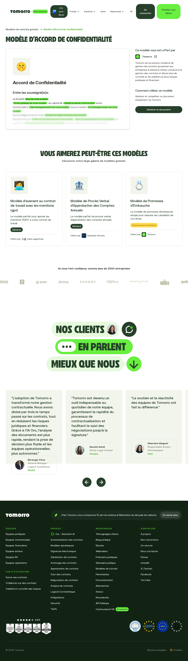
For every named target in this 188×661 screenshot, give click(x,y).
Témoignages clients (107, 534)
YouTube (145, 580)
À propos (146, 534)
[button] (75, 11)
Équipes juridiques (15, 534)
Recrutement (40, 11)
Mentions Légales (156, 650)
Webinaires (102, 551)
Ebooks (100, 545)
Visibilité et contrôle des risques (23, 588)
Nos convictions (149, 539)
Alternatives (102, 585)
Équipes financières (16, 545)
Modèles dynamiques (62, 545)
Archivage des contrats (63, 562)
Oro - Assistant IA (65, 534)
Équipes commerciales (18, 539)
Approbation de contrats (64, 568)
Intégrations (57, 597)
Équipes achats (14, 551)
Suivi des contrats (61, 574)
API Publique (102, 603)
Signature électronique (63, 551)
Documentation (104, 580)
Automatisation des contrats (67, 539)
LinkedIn (145, 562)
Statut (99, 591)
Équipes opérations (16, 562)
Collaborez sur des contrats (21, 583)
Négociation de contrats (64, 580)
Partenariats (102, 574)
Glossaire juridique (106, 562)
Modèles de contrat (107, 568)
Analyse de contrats (62, 585)
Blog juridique (103, 539)
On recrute (146, 545)
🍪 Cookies (176, 650)
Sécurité (55, 603)
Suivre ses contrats (16, 577)
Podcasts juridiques (106, 557)
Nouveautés (102, 597)
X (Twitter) (146, 568)
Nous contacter (149, 551)
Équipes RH (12, 557)
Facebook (146, 574)
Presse (144, 557)
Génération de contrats (64, 557)
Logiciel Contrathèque (63, 591)
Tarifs (103, 11)
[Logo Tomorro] (20, 11)
